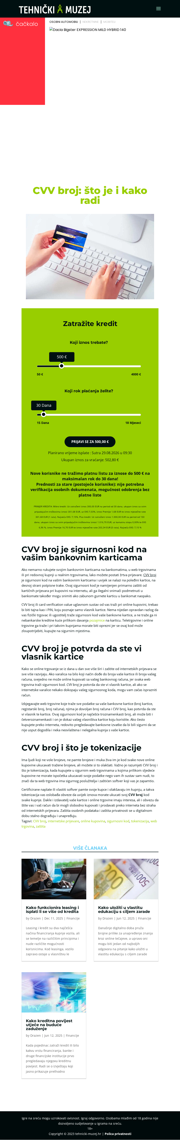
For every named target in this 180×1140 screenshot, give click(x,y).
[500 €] (61, 366)
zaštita (40, 826)
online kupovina (93, 821)
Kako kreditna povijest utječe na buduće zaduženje (49, 1024)
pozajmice (97, 620)
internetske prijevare (63, 821)
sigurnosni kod (118, 821)
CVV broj (39, 821)
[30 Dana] (43, 414)
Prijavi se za (90, 441)
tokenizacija (140, 821)
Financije (73, 918)
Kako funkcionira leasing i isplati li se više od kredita (52, 909)
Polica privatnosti (118, 1134)
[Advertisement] (90, 139)
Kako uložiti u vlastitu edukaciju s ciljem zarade (124, 909)
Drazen (35, 918)
